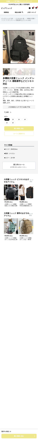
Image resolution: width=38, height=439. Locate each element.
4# (25, 119)
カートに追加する (19, 133)
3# (19, 119)
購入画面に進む (19, 128)
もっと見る (31, 180)
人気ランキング (31, 12)
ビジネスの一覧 (20, 18)
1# (7, 119)
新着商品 (6, 12)
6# (13, 123)
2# (13, 119)
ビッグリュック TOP (7, 18)
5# (7, 123)
